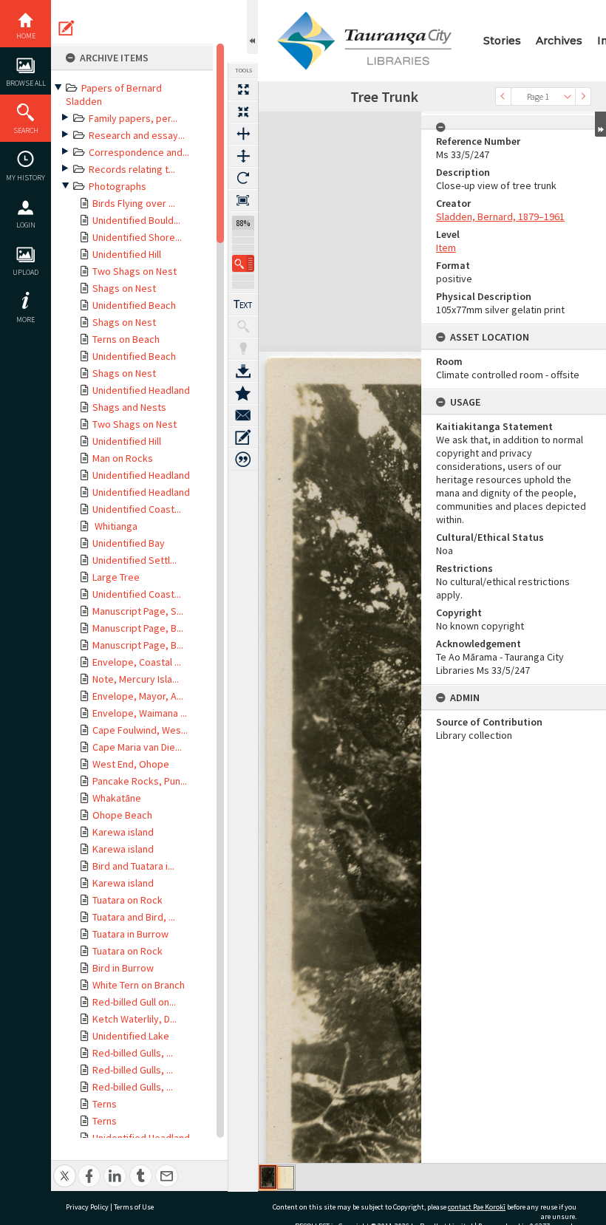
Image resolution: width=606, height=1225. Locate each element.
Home (25, 36)
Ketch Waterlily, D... (134, 1019)
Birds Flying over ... (133, 203)
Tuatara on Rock (127, 900)
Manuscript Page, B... (137, 628)
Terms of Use (134, 1207)
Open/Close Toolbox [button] (252, 27)
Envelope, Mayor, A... (137, 696)
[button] (243, 263)
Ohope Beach (122, 815)
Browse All (26, 83)
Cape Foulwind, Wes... (140, 730)
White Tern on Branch (138, 985)
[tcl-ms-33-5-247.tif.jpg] (267, 1177)
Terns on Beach (126, 339)
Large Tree (116, 577)
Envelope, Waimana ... (139, 713)
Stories (502, 40)
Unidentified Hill (126, 254)
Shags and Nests (129, 407)
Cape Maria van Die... (137, 747)
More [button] (25, 319)
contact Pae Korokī (476, 1207)
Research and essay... (137, 135)
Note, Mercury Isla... (135, 679)
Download (243, 371)
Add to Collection (243, 393)
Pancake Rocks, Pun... (139, 781)
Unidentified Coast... (136, 509)
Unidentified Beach (134, 305)
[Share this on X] (64, 1168)
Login (25, 225)
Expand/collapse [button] (600, 124)
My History (25, 177)
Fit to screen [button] (243, 111)
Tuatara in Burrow (130, 934)
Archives (559, 40)
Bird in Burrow (123, 968)
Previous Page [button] (503, 96)
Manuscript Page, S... (137, 611)
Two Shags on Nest (134, 271)
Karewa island (123, 832)
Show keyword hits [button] (243, 326)
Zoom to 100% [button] (243, 200)
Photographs (117, 186)
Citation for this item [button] (243, 459)
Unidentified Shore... (137, 237)
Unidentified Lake (130, 1036)
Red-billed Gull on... (134, 1002)
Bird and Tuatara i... (133, 866)
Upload (25, 272)
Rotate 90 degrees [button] (243, 178)
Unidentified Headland (141, 390)
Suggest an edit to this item (66, 28)
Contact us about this (243, 415)
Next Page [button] (583, 96)
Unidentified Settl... (134, 560)
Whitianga (114, 526)
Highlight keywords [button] (243, 349)
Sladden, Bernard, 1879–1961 (500, 216)
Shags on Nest (124, 288)
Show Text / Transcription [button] (243, 304)
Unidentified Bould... (136, 220)
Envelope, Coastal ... (136, 662)
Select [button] (567, 96)
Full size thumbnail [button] (243, 89)
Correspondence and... (139, 152)
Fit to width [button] (243, 134)
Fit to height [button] (243, 156)
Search (25, 130)
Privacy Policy (87, 1207)
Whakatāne (116, 798)
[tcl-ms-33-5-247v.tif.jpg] (285, 1178)
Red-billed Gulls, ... (132, 1052)
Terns (104, 1103)
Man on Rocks (122, 458)
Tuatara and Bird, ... (133, 917)
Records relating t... (132, 169)
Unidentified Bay (128, 543)
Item (446, 247)
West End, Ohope (130, 764)
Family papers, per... (133, 118)
